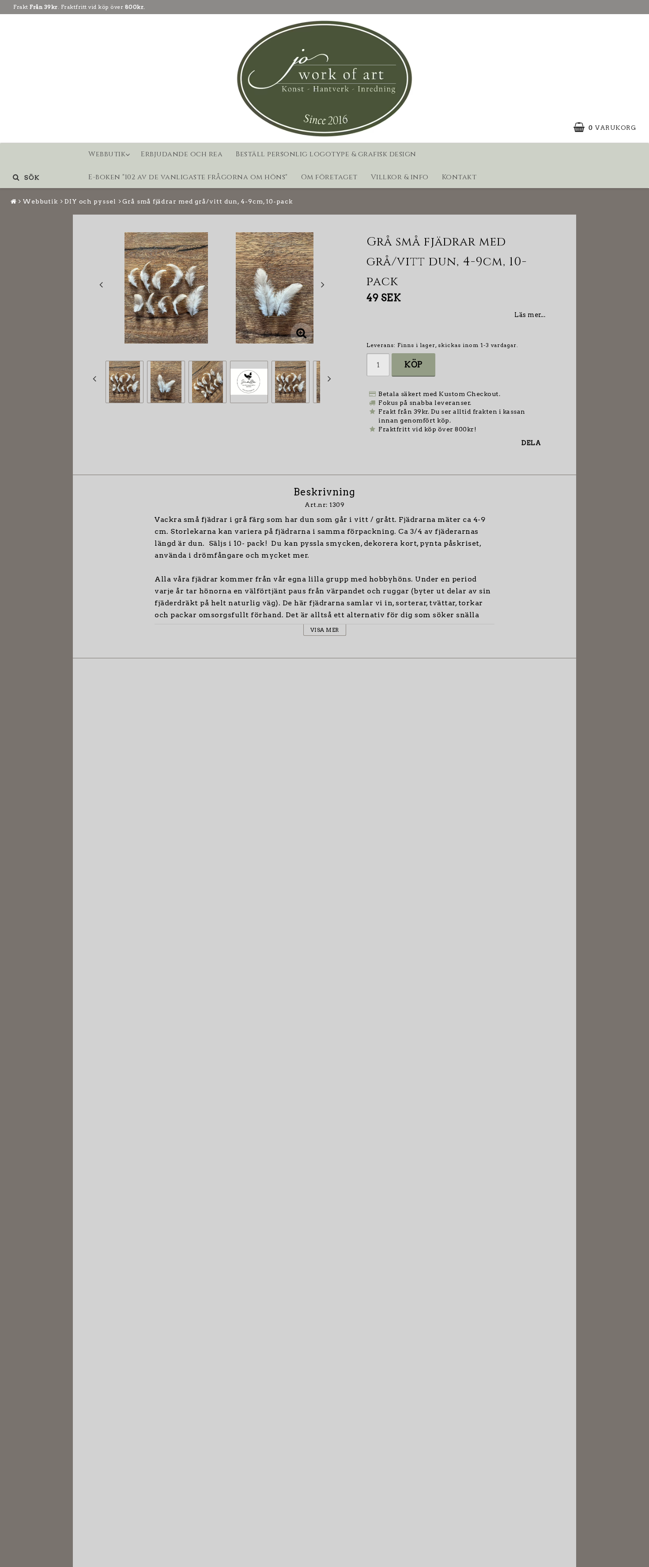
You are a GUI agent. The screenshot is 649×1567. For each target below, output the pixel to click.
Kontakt (459, 177)
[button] (609, 128)
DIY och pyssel (90, 201)
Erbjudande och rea (182, 154)
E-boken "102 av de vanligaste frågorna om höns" (188, 177)
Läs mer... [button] (529, 315)
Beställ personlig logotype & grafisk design (326, 154)
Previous (101, 284)
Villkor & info (400, 177)
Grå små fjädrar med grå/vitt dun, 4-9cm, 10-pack (207, 201)
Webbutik (106, 154)
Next (322, 284)
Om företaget (329, 177)
